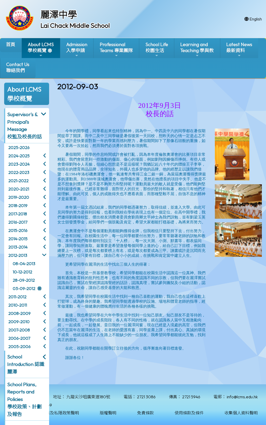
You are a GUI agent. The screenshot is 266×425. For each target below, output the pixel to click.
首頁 (10, 44)
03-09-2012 (24, 288)
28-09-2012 (24, 280)
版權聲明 (108, 412)
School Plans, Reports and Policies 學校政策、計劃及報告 (24, 399)
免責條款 (145, 412)
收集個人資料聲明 (241, 412)
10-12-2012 (22, 271)
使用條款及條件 (189, 412)
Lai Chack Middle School (75, 25)
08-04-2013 (24, 263)
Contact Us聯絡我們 (17, 67)
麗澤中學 (59, 14)
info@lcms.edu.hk (242, 396)
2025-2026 (19, 147)
